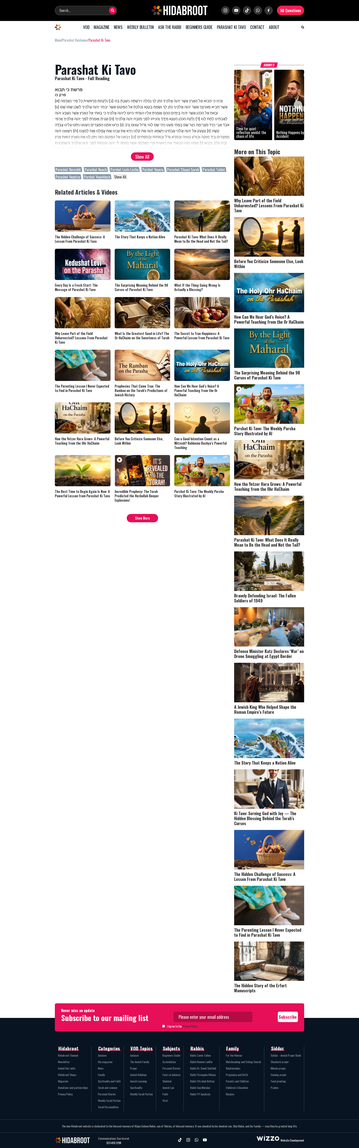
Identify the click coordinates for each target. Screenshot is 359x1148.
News (100, 1068)
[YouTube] (236, 10)
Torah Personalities (108, 1107)
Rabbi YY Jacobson (200, 1094)
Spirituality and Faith (109, 1081)
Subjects (171, 1048)
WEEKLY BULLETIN (140, 27)
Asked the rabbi (66, 1068)
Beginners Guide (171, 1055)
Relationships (233, 1068)
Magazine (63, 1081)
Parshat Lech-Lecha (124, 169)
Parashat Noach (95, 169)
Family (101, 1074)
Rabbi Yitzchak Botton (202, 1081)
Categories (109, 1048)
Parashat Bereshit (68, 169)
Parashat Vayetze (68, 176)
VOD (86, 27)
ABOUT (274, 27)
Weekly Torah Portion (109, 1100)
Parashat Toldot (214, 169)
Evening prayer (278, 1074)
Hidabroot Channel (68, 1055)
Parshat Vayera (153, 169)
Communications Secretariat (113, 1138)
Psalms (275, 1087)
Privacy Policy (189, 1026)
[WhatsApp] (258, 10)
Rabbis (197, 1048)
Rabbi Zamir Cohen (200, 1055)
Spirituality (136, 1087)
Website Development (292, 1140)
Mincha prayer (278, 1068)
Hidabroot (68, 1048)
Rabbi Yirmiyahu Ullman (203, 1074)
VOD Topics (141, 1048)
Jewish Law (168, 1087)
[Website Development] (268, 1140)
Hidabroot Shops (67, 1074)
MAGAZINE (101, 27)
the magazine (105, 1062)
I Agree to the (182, 1026)
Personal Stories (107, 1094)
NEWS (118, 27)
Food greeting (278, 1081)
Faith (165, 1094)
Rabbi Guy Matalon (200, 1087)
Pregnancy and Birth (237, 1074)
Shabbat (167, 1081)
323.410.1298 (113, 1142)
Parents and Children (237, 1081)
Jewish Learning (138, 1081)
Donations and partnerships (73, 1087)
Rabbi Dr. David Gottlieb (203, 1068)
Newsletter (64, 1062)
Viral (164, 1100)
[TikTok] (247, 10)
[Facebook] (268, 10)
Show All (142, 156)
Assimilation (169, 1062)
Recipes (230, 1094)
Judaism (102, 1055)
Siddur (277, 1048)
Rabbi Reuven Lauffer (201, 1062)
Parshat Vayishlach (97, 176)
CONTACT (257, 27)
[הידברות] (179, 10)
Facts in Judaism (171, 1074)
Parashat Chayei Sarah (183, 169)
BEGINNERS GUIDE (199, 27)
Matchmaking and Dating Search (243, 1062)
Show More (142, 518)
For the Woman (234, 1055)
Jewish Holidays (138, 1074)
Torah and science (107, 1087)
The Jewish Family (139, 1062)
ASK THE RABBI (169, 27)
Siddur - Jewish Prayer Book (286, 1055)
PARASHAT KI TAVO (231, 27)
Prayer (133, 1068)
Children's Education (237, 1087)
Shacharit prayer (280, 1062)
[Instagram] (225, 10)
